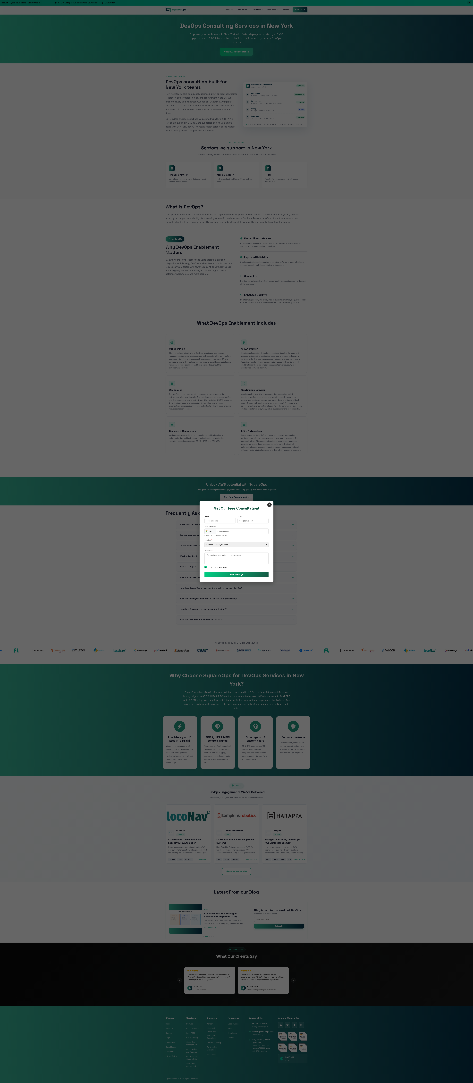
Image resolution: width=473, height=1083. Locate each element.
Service (208, 540)
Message (208, 550)
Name (207, 516)
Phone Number (210, 527)
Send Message (236, 574)
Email (239, 516)
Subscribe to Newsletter (218, 567)
